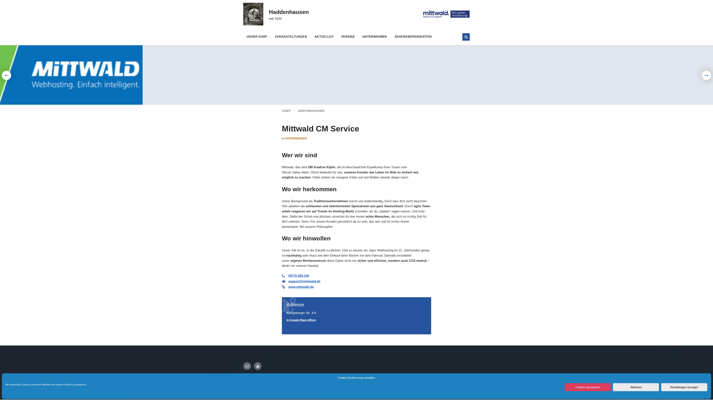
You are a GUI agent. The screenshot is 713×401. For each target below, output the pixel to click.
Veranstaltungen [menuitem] (291, 36)
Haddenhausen (289, 12)
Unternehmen (296, 138)
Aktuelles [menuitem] (324, 36)
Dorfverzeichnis (311, 110)
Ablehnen (636, 387)
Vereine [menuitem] (348, 36)
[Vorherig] (6, 75)
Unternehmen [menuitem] (374, 36)
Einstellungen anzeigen (684, 387)
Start (286, 110)
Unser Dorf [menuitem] (257, 36)
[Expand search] (466, 37)
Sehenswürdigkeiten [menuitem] (413, 36)
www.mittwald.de (301, 287)
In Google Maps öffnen (301, 320)
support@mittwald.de (304, 281)
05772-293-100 (298, 276)
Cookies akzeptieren (587, 387)
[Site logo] (253, 24)
